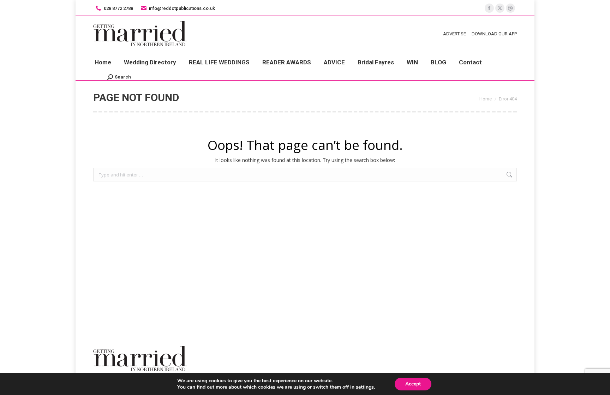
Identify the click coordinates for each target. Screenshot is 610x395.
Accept (413, 384)
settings (365, 387)
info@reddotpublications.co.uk (182, 8)
